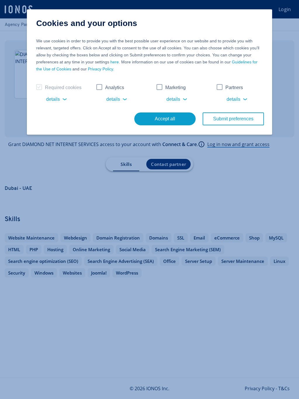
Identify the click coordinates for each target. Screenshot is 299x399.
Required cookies (63, 87)
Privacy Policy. (101, 69)
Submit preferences (233, 118)
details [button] (53, 99)
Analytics (114, 87)
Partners (234, 87)
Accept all (165, 118)
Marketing (175, 87)
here (114, 62)
